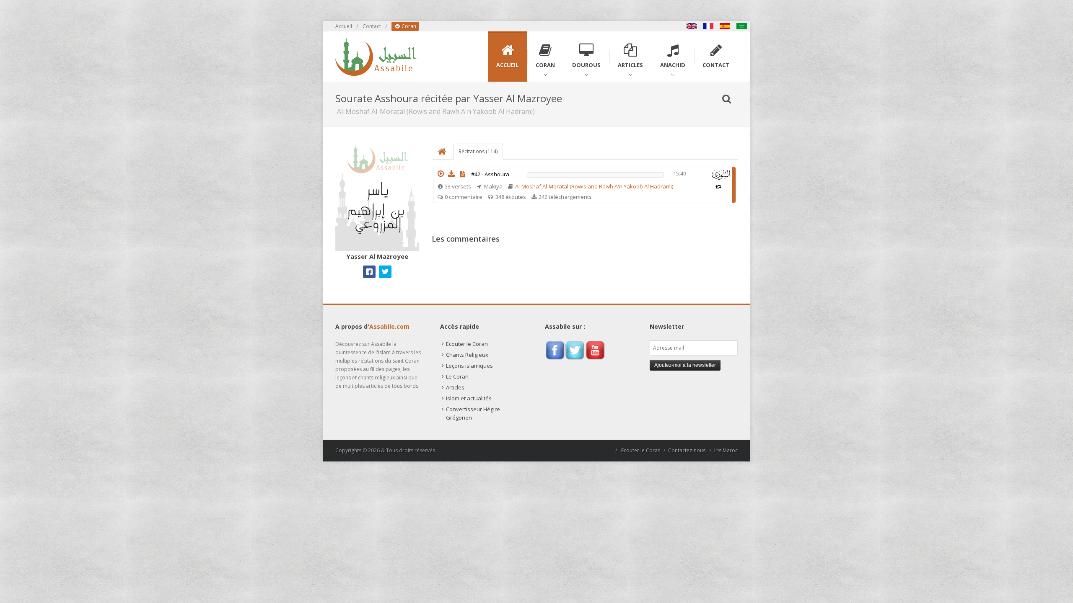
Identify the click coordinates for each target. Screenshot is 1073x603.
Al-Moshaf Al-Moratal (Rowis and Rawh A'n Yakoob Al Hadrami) (594, 186)
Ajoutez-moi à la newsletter (685, 365)
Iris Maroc (726, 450)
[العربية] (741, 26)
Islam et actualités (469, 398)
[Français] (708, 26)
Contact (372, 26)
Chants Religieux (467, 354)
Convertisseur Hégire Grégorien (473, 413)
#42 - (490, 174)
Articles (455, 387)
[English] (691, 26)
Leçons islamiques (469, 365)
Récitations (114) (478, 151)
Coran (408, 26)
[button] (440, 174)
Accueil (343, 26)
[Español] (725, 26)
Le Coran (457, 376)
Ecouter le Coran (467, 344)
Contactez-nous (686, 450)
